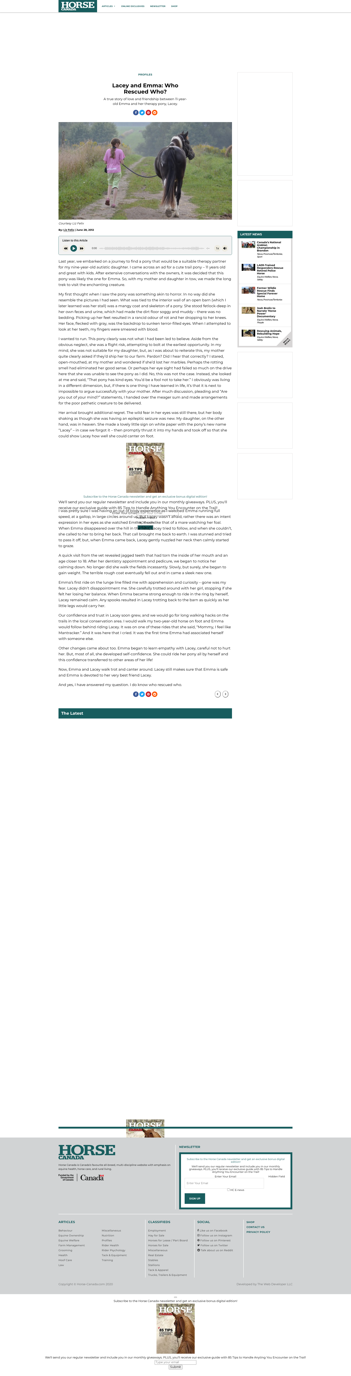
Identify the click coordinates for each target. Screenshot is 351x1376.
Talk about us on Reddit (216, 1250)
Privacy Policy (258, 1232)
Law (61, 1265)
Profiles (107, 1240)
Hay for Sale (156, 1235)
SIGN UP (194, 1198)
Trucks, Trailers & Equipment (167, 1275)
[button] (175, 1297)
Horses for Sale (158, 1245)
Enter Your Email (225, 1176)
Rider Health (110, 1245)
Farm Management (71, 1245)
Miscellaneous (111, 1230)
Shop (174, 6)
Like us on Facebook (213, 1230)
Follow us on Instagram (216, 1235)
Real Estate (155, 1255)
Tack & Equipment (114, 1255)
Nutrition (108, 1235)
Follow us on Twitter (214, 1245)
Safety (260, 279)
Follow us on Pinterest (215, 1240)
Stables (153, 1260)
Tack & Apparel (158, 1270)
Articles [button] (107, 6)
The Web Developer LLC (274, 1284)
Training (107, 1260)
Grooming (65, 1250)
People (260, 322)
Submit (175, 1367)
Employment (157, 1230)
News (259, 254)
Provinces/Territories (272, 254)
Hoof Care (65, 1260)
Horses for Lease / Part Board (168, 1240)
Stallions (154, 1265)
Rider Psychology (113, 1250)
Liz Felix (68, 230)
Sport (259, 256)
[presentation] (218, 694)
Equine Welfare (264, 277)
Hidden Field (276, 1176)
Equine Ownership (71, 1235)
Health (63, 1255)
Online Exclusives (132, 6)
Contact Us (255, 1227)
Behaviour (65, 1230)
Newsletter (157, 6)
